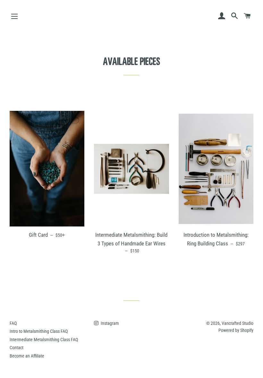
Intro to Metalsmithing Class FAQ (39, 331)
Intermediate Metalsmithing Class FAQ (44, 339)
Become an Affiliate (27, 355)
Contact (16, 347)
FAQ (13, 323)
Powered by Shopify (235, 330)
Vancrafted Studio (237, 323)
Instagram (109, 323)
